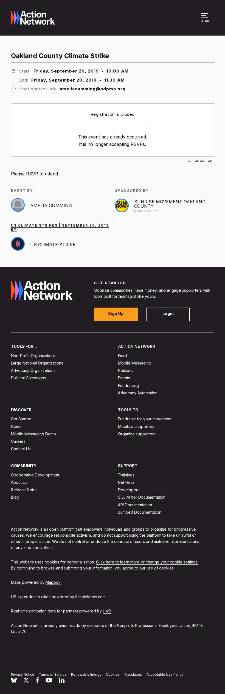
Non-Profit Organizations (33, 355)
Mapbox (53, 582)
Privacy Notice (22, 674)
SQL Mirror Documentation (141, 497)
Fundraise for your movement (144, 419)
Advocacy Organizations (33, 370)
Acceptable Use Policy (165, 674)
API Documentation (135, 504)
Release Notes (24, 489)
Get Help (126, 482)
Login (168, 313)
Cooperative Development (35, 475)
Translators (133, 674)
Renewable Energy (86, 674)
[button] (205, 20)
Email (122, 355)
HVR (107, 611)
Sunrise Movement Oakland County (170, 204)
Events (124, 378)
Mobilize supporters (136, 426)
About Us (19, 482)
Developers (128, 489)
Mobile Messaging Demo (33, 434)
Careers (18, 441)
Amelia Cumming (51, 205)
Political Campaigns (28, 378)
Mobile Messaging (134, 363)
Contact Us (21, 448)
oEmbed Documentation (139, 512)
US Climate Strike (52, 244)
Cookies (113, 674)
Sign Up (116, 313)
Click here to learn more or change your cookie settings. (147, 562)
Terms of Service (53, 674)
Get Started (21, 419)
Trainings (126, 475)
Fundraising (128, 385)
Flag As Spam (202, 161)
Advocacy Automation (138, 393)
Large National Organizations (37, 363)
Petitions (125, 370)
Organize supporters (137, 434)
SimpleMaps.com (90, 596)
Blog (15, 497)
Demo (16, 426)
